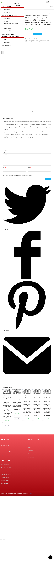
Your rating (5, 150)
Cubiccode (31, 493)
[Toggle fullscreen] (3, 539)
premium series (7, 28)
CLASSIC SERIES (7, 11)
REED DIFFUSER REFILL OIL (7, 15)
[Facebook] (1, 455)
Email (29, 167)
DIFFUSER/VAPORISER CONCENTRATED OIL (11, 36)
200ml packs (6, 41)
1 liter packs (7, 42)
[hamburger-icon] (47, 1)
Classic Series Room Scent (33, 38)
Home (15, 2)
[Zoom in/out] (4, 539)
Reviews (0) (30, 111)
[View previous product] (50, 13)
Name (4, 167)
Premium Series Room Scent (7, 400)
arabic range (7, 32)
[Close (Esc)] (0, 539)
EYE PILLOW (4, 47)
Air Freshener (29, 40)
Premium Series (7, 18)
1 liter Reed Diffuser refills (11, 23)
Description (24, 111)
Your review (5, 154)
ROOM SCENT (5, 25)
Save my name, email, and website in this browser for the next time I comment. (17, 175)
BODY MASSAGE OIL (6, 45)
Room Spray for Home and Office (35, 41)
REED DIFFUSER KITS (6, 6)
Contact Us (17, 5)
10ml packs (6, 39)
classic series (7, 30)
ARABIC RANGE (7, 12)
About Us (16, 3)
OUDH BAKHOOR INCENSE (8, 34)
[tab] (23, 111)
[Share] (1, 539)
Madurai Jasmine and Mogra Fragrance (39, 40)
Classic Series (7, 19)
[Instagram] (2, 455)
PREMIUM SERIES (7, 9)
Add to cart (37, 34)
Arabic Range (7, 21)
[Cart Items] (51, 2)
